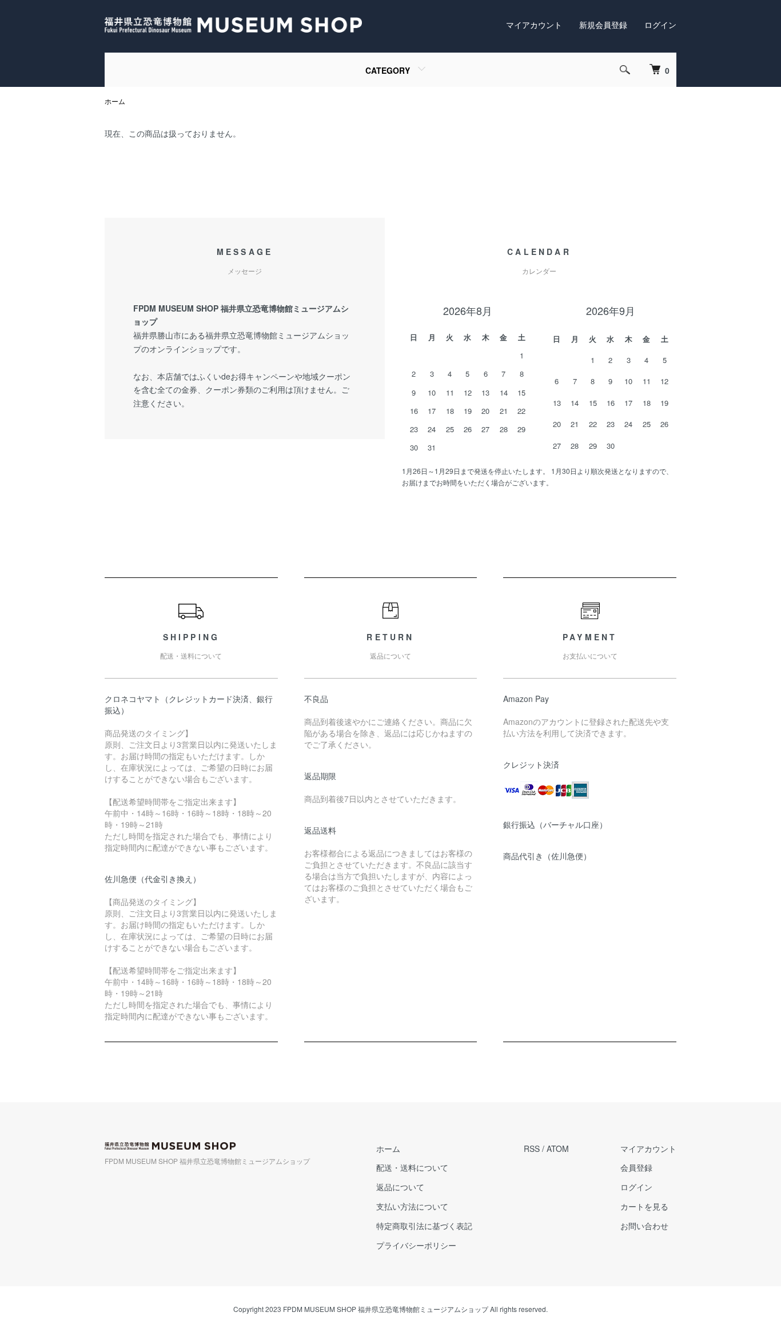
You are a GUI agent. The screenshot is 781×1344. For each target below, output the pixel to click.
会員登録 (636, 1167)
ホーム (115, 101)
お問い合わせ (644, 1225)
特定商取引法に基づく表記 (424, 1225)
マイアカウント (534, 24)
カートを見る (644, 1206)
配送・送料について (412, 1167)
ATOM (558, 1148)
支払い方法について (412, 1206)
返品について (400, 1187)
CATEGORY (387, 70)
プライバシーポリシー (416, 1245)
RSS (532, 1148)
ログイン (660, 24)
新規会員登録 (603, 24)
